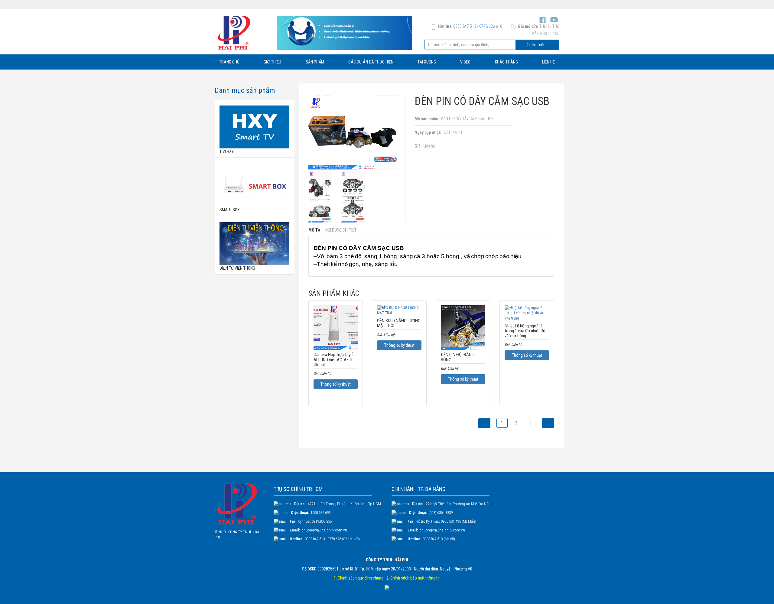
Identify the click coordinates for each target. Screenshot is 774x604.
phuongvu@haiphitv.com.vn (324, 530)
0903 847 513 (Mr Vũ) (439, 539)
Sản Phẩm (315, 62)
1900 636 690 (320, 512)
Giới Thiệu (272, 62)
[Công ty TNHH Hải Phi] (241, 32)
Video (465, 62)
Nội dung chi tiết (340, 230)
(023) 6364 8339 (440, 512)
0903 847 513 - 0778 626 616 (477, 26)
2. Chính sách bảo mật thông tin (413, 578)
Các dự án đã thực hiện (370, 62)
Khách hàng (506, 62)
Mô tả (314, 230)
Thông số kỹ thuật (335, 384)
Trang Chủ (229, 62)
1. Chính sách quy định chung (358, 578)
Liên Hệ (548, 62)
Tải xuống (427, 62)
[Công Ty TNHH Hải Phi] (240, 504)
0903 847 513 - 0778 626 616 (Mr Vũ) (332, 539)
